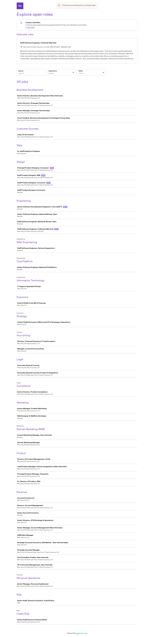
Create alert (30, 27)
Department (53, 71)
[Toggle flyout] (73, 72)
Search (20, 71)
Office (81, 71)
